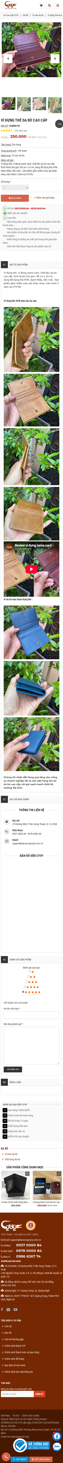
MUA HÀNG (16, 198)
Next (57, 1184)
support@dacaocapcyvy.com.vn (25, 1239)
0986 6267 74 (28, 1256)
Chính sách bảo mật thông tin (19, 1371)
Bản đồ (8, 1332)
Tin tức (16, 1415)
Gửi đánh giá (13, 1069)
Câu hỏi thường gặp (14, 1339)
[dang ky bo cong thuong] (31, 1445)
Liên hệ (8, 1326)
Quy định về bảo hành (15, 1365)
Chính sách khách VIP (15, 1345)
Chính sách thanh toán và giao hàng (22, 1352)
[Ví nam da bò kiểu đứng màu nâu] (15, 1185)
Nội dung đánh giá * (13, 1024)
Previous (5, 1184)
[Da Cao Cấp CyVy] (10, 5)
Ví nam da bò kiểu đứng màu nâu (16, 1202)
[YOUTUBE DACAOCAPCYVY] (16, 1309)
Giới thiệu (5, 1415)
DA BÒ (25, 15)
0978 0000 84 (29, 1251)
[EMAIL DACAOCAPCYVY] (8, 1309)
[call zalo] (56, 1446)
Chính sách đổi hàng (14, 1358)
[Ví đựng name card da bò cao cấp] (47, 1185)
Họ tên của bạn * (12, 1008)
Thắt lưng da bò (12, 1159)
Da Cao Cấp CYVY (11, 15)
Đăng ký (39, 1394)
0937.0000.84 (22, 208)
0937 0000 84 (29, 1245)
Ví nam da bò (38, 15)
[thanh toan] (41, 5)
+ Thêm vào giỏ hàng (44, 197)
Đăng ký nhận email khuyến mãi (16, 1389)
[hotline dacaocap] (6, 1456)
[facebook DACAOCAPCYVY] (2, 1309)
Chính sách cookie (30, 1415)
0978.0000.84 (38, 208)
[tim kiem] (49, 5)
